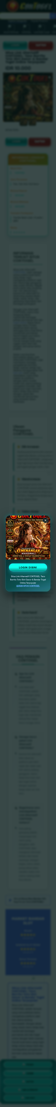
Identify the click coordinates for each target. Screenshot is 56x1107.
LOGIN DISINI (28, 567)
